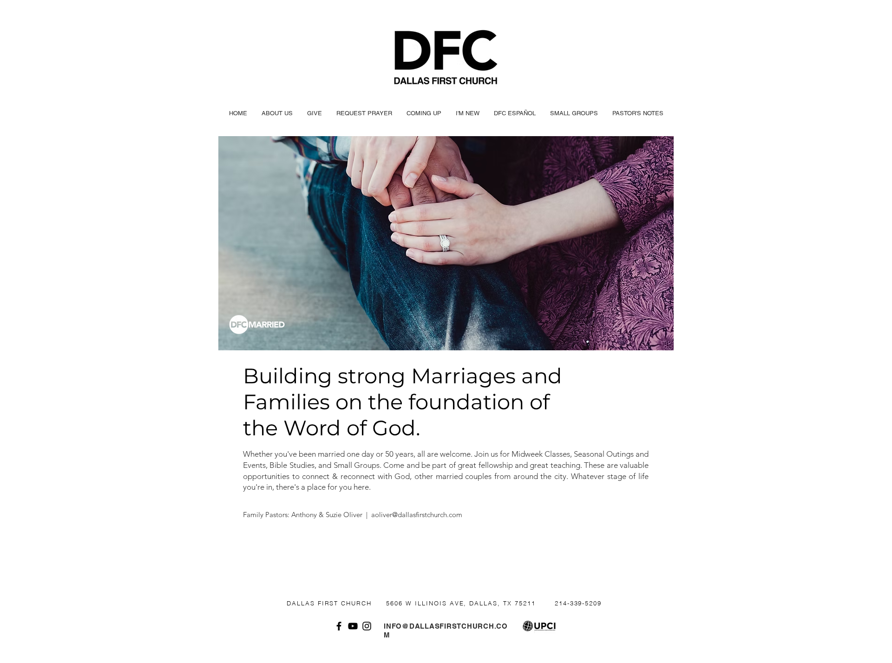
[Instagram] (367, 626)
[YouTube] (353, 626)
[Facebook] (339, 626)
